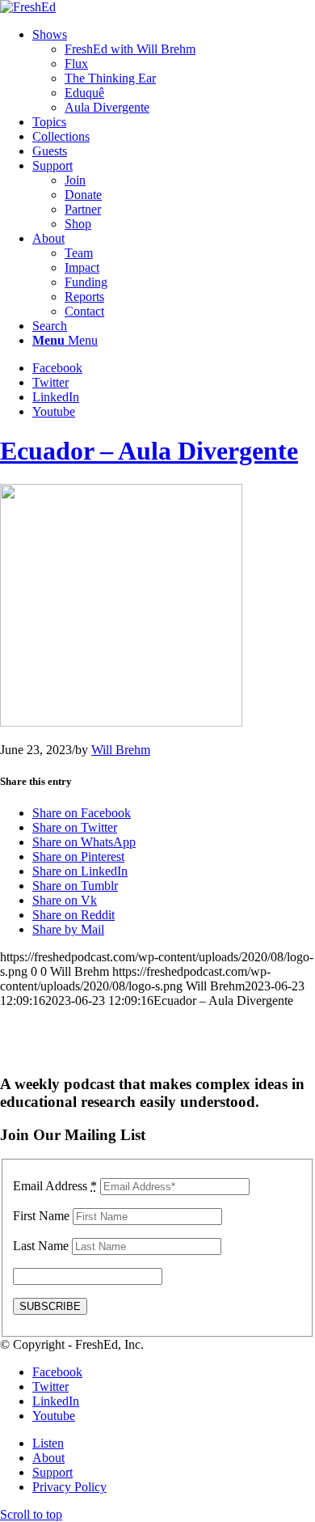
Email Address (55, 1186)
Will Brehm (120, 750)
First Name (41, 1216)
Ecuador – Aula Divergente (149, 450)
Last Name (41, 1246)
